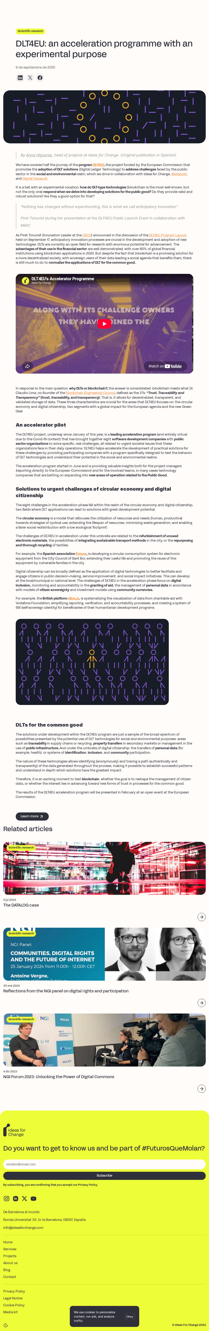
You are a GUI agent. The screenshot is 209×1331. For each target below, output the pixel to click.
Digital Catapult (35, 178)
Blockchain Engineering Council (90, 393)
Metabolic (179, 174)
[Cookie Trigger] (5, 1325)
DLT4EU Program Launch (168, 235)
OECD (86, 235)
